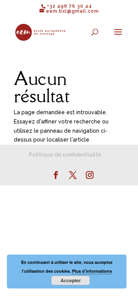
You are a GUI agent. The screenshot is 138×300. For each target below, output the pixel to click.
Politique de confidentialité (65, 155)
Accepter (71, 280)
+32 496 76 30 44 (69, 6)
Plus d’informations (92, 271)
